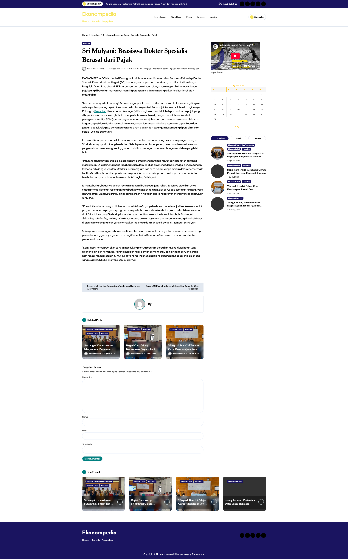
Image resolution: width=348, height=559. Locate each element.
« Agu (237, 126)
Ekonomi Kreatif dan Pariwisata (99, 329)
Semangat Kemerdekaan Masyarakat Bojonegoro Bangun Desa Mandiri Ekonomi (245, 156)
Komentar (88, 377)
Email (85, 430)
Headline (86, 43)
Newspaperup (182, 554)
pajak (173, 69)
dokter (157, 69)
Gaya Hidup (176, 17)
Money (189, 17)
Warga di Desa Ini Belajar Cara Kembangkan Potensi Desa (184, 349)
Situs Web (87, 444)
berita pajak (146, 69)
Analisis (213, 17)
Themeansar (198, 554)
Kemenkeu (100, 111)
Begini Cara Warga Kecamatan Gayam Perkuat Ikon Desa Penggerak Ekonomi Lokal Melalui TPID (246, 172)
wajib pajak (194, 69)
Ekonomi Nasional (235, 198)
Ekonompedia (99, 13)
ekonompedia (95, 353)
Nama (85, 416)
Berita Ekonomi (160, 17)
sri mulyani (182, 69)
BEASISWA (135, 69)
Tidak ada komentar (116, 69)
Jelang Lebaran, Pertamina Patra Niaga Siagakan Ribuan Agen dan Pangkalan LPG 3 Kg (243, 205)
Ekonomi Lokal (92, 333)
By (88, 69)
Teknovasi (201, 17)
